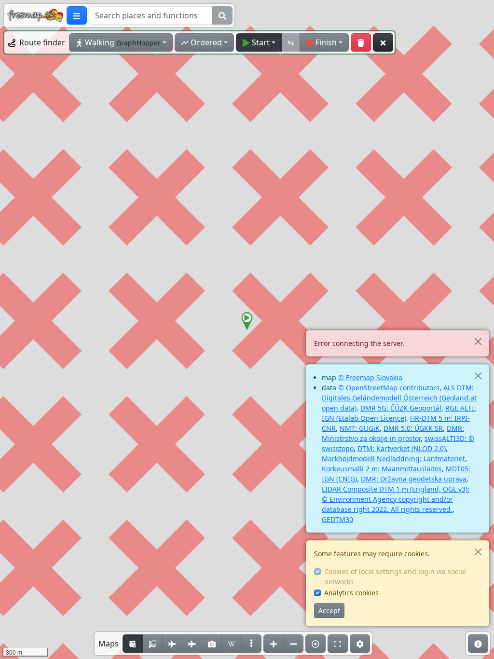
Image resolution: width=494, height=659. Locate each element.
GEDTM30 (337, 519)
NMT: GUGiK (360, 428)
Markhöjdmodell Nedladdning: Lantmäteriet (393, 458)
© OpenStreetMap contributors (388, 387)
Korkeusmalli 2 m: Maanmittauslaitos (382, 468)
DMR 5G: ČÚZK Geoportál (400, 407)
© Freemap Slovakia (370, 377)
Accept (329, 610)
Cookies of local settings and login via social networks (395, 576)
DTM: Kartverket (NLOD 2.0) (401, 448)
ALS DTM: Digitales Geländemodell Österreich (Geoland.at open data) (399, 397)
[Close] (478, 341)
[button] (247, 321)
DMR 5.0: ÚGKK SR (413, 428)
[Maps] (251, 643)
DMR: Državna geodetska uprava (414, 478)
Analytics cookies (351, 592)
